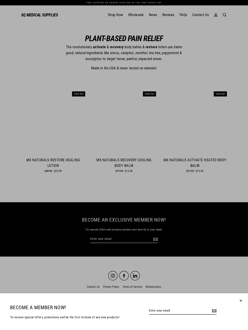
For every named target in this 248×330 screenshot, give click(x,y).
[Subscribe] (213, 311)
